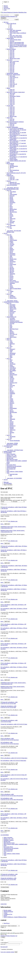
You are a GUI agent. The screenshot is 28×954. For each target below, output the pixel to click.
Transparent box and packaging (14, 466)
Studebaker (12, 283)
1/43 (11, 27)
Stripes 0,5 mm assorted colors (17, 42)
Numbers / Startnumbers (12, 127)
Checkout (6, 7)
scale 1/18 (12, 57)
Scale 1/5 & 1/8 (13, 84)
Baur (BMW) (13, 370)
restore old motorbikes (12, 185)
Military (8, 88)
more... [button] (2, 524)
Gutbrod (12, 401)
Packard (11, 276)
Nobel (11, 416)
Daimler (11, 199)
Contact (5, 913)
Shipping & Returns (8, 911)
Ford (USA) (12, 255)
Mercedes (12, 271)
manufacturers (4, 925)
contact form (3, 904)
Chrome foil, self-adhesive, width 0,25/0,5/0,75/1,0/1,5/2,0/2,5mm (8, 706)
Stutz (11, 284)
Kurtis (11, 265)
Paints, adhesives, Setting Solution (15, 471)
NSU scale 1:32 (13, 334)
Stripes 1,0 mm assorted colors (17, 43)
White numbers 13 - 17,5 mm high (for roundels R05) (18, 144)
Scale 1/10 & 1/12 (14, 77)
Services (6, 479)
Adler (11, 236)
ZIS (10, 433)
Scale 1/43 (12, 82)
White (11, 357)
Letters (8, 162)
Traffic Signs (10, 117)
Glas (11, 205)
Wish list (6, 5)
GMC (11, 256)
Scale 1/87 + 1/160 (14, 179)
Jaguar (11, 207)
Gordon (11, 400)
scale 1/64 (12, 50)
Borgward (12, 195)
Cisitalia (11, 245)
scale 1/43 (12, 53)
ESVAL (5, 233)
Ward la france (13, 337)
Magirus (11, 331)
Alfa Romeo (12, 364)
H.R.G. (11, 257)
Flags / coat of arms (14, 61)
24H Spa (12, 167)
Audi (11, 193)
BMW (11, 372)
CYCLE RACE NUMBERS (16, 128)
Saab (11, 217)
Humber (11, 260)
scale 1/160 (12, 64)
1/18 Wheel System (8, 446)
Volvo (11, 220)
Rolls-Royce (12, 425)
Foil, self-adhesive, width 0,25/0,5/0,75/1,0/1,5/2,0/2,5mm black (10, 743)
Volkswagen (12, 218)
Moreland (12, 333)
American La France (14, 320)
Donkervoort (13, 311)
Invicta (11, 263)
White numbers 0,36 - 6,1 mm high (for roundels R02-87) (18, 130)
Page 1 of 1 (3, 504)
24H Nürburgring (14, 166)
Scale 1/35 (12, 89)
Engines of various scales (9, 451)
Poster (8, 463)
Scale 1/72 (12, 90)
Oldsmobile (12, 273)
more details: (13, 187)
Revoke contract (7, 910)
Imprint (5, 915)
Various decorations (11, 467)
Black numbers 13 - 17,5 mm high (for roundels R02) (18, 141)
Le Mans (12, 164)
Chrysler (12, 380)
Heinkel (11, 310)
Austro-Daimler (13, 194)
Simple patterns (10, 38)
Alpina (11, 365)
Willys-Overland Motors (15, 288)
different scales (13, 116)
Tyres (8, 470)
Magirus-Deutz (13, 209)
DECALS (6, 22)
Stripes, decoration (11, 454)
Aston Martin (13, 191)
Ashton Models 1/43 (11, 316)
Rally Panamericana (14, 170)
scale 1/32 (12, 54)
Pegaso (11, 214)
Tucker (11, 285)
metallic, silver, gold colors (16, 37)
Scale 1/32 (12, 100)
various (11, 171)
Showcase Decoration (15, 183)
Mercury (12, 272)
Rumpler (12, 427)
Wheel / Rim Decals (11, 23)
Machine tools (10, 458)
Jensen (11, 407)
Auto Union (12, 369)
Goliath (11, 398)
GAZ (11, 394)
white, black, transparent (15, 30)
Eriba (11, 384)
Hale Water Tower (14, 329)
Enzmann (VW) (13, 382)
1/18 (11, 24)
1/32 (11, 26)
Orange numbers (13, 159)
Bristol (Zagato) (13, 374)
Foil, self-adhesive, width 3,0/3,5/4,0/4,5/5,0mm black (13, 760)
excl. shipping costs (12, 521)
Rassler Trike (13, 307)
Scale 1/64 (12, 85)
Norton (11, 314)
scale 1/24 (12, 55)
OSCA (11, 275)
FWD (11, 326)
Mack (11, 330)
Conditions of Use (8, 914)
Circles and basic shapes (15, 39)
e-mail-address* (4, 942)
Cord (11, 246)
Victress (11, 287)
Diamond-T (12, 349)
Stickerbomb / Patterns (15, 96)
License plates (10, 105)
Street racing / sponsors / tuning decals (16, 92)
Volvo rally (12, 221)
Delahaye (12, 201)
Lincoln (11, 267)
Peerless (11, 277)
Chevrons (12, 41)
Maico (11, 359)
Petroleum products (11, 49)
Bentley (11, 241)
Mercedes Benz (13, 211)
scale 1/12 (9, 439)
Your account (7, 8)
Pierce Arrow (13, 280)
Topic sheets (9, 59)
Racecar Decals (10, 163)
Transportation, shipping (12, 73)
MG (10, 345)
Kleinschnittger (13, 408)
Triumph (12, 428)
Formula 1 (12, 392)
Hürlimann (12, 343)
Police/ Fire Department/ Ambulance (15, 121)
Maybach (12, 210)
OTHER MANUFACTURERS (11, 302)
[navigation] (3, 934)
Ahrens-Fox (12, 319)
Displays (9, 181)
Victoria (11, 362)
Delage (11, 248)
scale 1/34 (9, 347)
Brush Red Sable (14, 474)
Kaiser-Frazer (13, 264)
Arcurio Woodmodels (15, 440)
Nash (11, 415)
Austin (11, 342)
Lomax (11, 315)
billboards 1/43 (13, 182)
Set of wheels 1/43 (11, 468)
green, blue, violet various (16, 35)
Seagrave (12, 335)
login (16, 952)
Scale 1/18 (12, 78)
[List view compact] (2, 503)
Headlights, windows (12, 456)
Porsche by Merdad (14, 281)
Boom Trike (12, 306)
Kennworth (12, 354)
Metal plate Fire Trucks (12, 459)
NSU (11, 417)
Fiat (10, 388)
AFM (11, 341)
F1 (10, 168)
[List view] (1, 503)
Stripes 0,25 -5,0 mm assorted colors (18, 45)
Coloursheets (10, 29)
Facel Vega (12, 385)
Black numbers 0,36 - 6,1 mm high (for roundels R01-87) (18, 133)
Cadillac (11, 242)
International (12, 261)
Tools (8, 472)
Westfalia (12, 222)
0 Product (3, 16)
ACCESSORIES (8, 452)
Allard (11, 237)
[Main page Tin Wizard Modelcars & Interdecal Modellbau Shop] (14, 12)
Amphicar (12, 366)
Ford (11, 324)
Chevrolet (12, 244)
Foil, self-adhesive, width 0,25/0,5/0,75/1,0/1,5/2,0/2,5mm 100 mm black (12, 799)
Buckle (11, 197)
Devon (11, 252)
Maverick (12, 268)
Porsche (11, 216)
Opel (11, 213)
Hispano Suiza (13, 259)
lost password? (4, 946)
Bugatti (11, 198)
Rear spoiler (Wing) (11, 464)
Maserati (12, 411)
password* (3, 944)
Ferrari (11, 203)
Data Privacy (7, 923)
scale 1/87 (12, 51)
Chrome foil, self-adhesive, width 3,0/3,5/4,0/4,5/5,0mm (14, 724)
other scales (12, 62)
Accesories (12, 318)
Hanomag (12, 403)
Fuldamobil (12, 393)
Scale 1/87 (12, 86)
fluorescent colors (14, 31)
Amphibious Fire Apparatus (16, 322)
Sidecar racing (13, 308)
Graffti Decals (10, 175)
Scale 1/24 (12, 80)
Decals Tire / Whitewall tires (13, 74)
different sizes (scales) (15, 58)
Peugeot (11, 423)
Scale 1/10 (12, 104)
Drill (11, 475)
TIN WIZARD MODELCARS (11, 189)
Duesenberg (12, 202)
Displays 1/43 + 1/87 (11, 455)
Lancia (11, 409)
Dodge (11, 350)
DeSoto (11, 251)
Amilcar (11, 238)
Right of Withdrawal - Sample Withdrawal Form (15, 917)
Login (5, 9)
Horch (11, 206)
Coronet (11, 381)
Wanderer (12, 432)
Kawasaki (12, 312)
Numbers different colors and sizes (18, 160)
